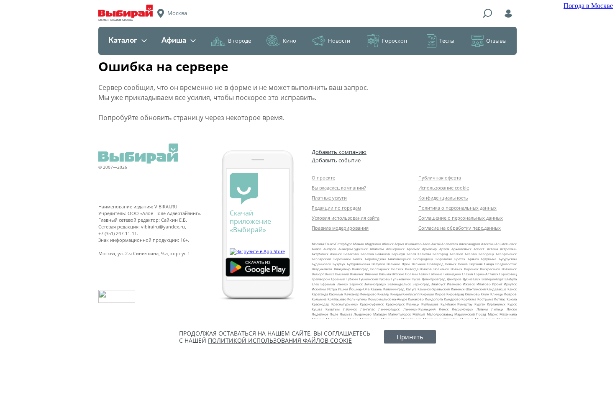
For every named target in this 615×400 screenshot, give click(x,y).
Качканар (351, 294)
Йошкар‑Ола (359, 289)
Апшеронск (395, 248)
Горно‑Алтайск (486, 274)
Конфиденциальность (443, 198)
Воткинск (509, 269)
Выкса (329, 274)
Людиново (363, 314)
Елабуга (511, 279)
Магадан (380, 314)
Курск (512, 304)
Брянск (473, 258)
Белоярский (321, 258)
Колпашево (337, 299)
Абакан (358, 243)
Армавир (429, 248)
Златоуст (438, 284)
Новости (339, 40)
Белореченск (506, 253)
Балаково (351, 253)
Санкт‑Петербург (338, 243)
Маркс (493, 314)
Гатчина (435, 274)
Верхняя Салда (481, 264)
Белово (471, 253)
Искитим (319, 289)
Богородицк (423, 258)
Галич (423, 274)
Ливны (482, 309)
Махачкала (508, 314)
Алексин (488, 243)
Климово (472, 294)
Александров (469, 243)
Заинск (342, 284)
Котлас (499, 299)
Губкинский (368, 279)
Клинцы (496, 294)
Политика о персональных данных (457, 208)
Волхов (426, 269)
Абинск (388, 243)
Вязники (371, 274)
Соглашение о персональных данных (460, 218)
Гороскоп (394, 40)
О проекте (323, 177)
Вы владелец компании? (339, 188)
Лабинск (350, 309)
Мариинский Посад (470, 314)
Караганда (320, 294)
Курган (479, 304)
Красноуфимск (372, 304)
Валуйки (378, 264)
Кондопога (434, 299)
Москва (318, 243)
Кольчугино (357, 299)
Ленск (443, 309)
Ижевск (469, 284)
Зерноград (421, 284)
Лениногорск (389, 309)
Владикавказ (322, 269)
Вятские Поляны (405, 274)
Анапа (316, 248)
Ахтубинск (320, 253)
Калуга (411, 289)
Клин (485, 294)
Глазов (467, 274)
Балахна (367, 253)
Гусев (416, 279)
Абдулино (373, 243)
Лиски (512, 309)
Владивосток (506, 264)
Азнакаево (413, 243)
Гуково (384, 279)
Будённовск (321, 264)
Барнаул (398, 253)
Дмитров (454, 279)
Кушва (317, 309)
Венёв (463, 264)
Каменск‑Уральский (434, 289)
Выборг (318, 274)
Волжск (397, 269)
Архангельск (461, 248)
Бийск (357, 258)
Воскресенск (490, 269)
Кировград (455, 294)
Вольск (456, 269)
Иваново (454, 284)
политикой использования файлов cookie (280, 340)
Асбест (479, 248)
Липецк (497, 309)
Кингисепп (411, 294)
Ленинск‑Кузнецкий (419, 309)
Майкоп (419, 314)
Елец (315, 284)
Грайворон (321, 279)
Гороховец (508, 274)
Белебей (456, 253)
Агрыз (399, 243)
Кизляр (383, 294)
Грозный (338, 279)
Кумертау (464, 304)
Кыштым (332, 309)
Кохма (512, 299)
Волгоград (360, 269)
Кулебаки (448, 304)
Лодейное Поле (325, 314)
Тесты (446, 40)
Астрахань (508, 248)
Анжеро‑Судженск (353, 248)
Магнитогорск (399, 314)
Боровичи (444, 258)
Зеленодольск (399, 284)
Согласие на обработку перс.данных (459, 228)
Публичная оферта (439, 177)
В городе (239, 40)
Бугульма (488, 258)
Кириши (427, 294)
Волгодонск (380, 269)
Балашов (382, 253)
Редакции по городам (336, 208)
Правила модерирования (340, 228)
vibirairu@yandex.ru (163, 226)
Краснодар (320, 304)
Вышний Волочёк (349, 274)
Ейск (476, 279)
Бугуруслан (508, 258)
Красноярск (395, 304)
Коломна (319, 299)
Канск (512, 289)
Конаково (416, 299)
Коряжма (468, 299)
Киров (440, 294)
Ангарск (329, 248)
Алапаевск (449, 243)
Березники (342, 258)
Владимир (342, 269)
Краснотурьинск (344, 304)
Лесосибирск (462, 309)
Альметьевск (506, 243)
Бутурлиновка (358, 264)
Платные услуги (329, 198)
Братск (459, 258)
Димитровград (434, 279)
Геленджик (452, 274)
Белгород (440, 253)
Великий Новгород (427, 264)
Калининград (394, 289)
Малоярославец (440, 314)
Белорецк (486, 253)
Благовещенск (399, 258)
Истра (332, 289)
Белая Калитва (419, 253)
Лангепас (367, 309)
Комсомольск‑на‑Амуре (387, 299)
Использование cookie (443, 188)
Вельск (450, 264)
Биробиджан (375, 258)
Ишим (343, 289)
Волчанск (441, 269)
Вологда (411, 269)
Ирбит (497, 284)
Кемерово (368, 294)
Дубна (467, 279)
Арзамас (413, 248)
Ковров (510, 294)
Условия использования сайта (345, 218)
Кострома (485, 299)
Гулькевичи (400, 279)
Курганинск (496, 304)
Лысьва (346, 314)
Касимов (336, 294)
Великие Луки (398, 264)
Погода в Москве (588, 5)
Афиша (173, 40)
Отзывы (496, 40)
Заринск (356, 284)
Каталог (122, 40)
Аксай (436, 243)
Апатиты (377, 248)
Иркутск (510, 284)
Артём (444, 248)
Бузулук (339, 264)
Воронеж (471, 269)
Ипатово (484, 284)
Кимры (396, 294)
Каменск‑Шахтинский (468, 289)
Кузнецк (412, 304)
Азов (426, 243)
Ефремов (327, 284)
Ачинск (336, 253)
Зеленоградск (375, 284)
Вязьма (385, 274)
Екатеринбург (492, 279)
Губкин (352, 279)
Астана (492, 248)
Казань (376, 289)
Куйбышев (429, 304)
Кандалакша (496, 289)
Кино (289, 40)
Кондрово (452, 299)
